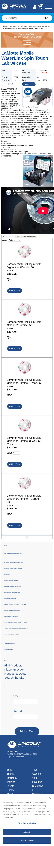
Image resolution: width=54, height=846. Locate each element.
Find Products (13, 665)
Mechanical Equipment (10, 598)
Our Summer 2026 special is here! (13, 553)
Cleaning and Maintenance (11, 580)
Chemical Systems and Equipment (13, 568)
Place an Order (14, 669)
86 (38, 77)
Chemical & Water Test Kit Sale (39, 27)
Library (10, 790)
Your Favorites (37, 780)
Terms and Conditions (9, 643)
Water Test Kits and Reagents (11, 634)
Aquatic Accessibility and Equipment (13, 562)
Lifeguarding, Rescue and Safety (12, 592)
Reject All (27, 832)
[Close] (50, 798)
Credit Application (8, 649)
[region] (27, 820)
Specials (12, 27)
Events (10, 786)
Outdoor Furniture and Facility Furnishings (15, 604)
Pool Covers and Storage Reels (12, 610)
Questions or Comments (37, 790)
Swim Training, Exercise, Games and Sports (15, 622)
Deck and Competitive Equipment (12, 586)
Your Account (36, 771)
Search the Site (14, 677)
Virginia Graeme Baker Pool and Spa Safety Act (16, 628)
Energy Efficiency (12, 775)
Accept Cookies (27, 840)
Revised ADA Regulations (11, 616)
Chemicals (7, 574)
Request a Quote (15, 673)
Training (11, 782)
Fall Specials (21, 27)
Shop (5, 27)
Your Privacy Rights (27, 823)
